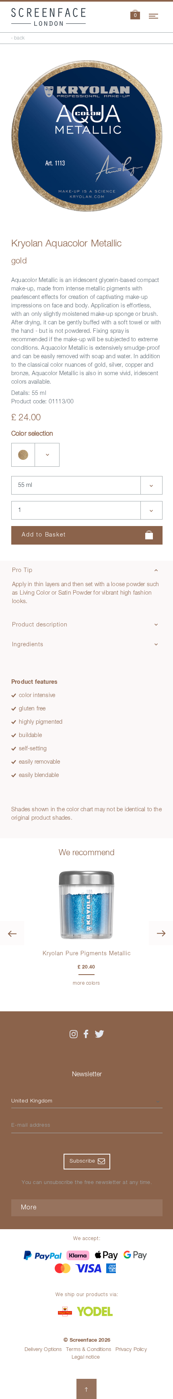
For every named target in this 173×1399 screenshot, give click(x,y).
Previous (12, 933)
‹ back (18, 38)
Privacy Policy (131, 1349)
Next (161, 933)
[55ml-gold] (23, 454)
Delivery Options (43, 1349)
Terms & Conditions (88, 1349)
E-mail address (30, 1125)
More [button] (29, 1208)
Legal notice (86, 1357)
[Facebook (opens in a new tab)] (86, 1034)
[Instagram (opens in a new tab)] (73, 1034)
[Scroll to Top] (86, 1389)
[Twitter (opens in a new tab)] (99, 1034)
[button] (135, 15)
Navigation (154, 14)
